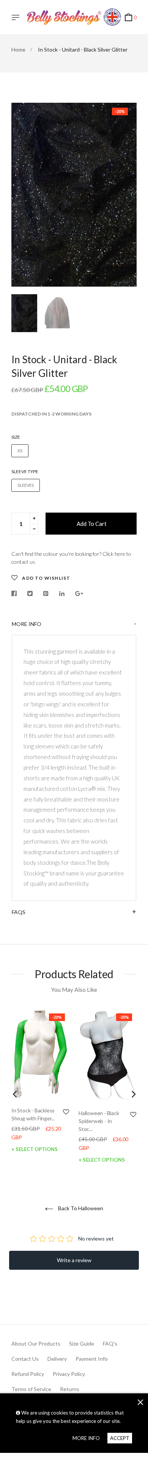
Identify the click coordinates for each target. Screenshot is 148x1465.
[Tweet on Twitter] (30, 593)
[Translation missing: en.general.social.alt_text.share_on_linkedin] (61, 593)
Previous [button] (22, 194)
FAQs (18, 912)
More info (26, 624)
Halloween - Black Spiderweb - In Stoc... (99, 1121)
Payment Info (92, 1358)
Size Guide (81, 1343)
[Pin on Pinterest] (45, 593)
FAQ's (110, 1343)
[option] (74, 195)
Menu (17, 18)
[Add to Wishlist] (66, 1111)
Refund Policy (27, 1374)
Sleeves (25, 485)
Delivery (57, 1358)
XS (19, 450)
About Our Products (35, 1343)
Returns (69, 1389)
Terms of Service (31, 1389)
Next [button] (125, 194)
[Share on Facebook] (15, 593)
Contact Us (25, 1358)
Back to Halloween (80, 1208)
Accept (119, 1438)
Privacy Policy (69, 1374)
